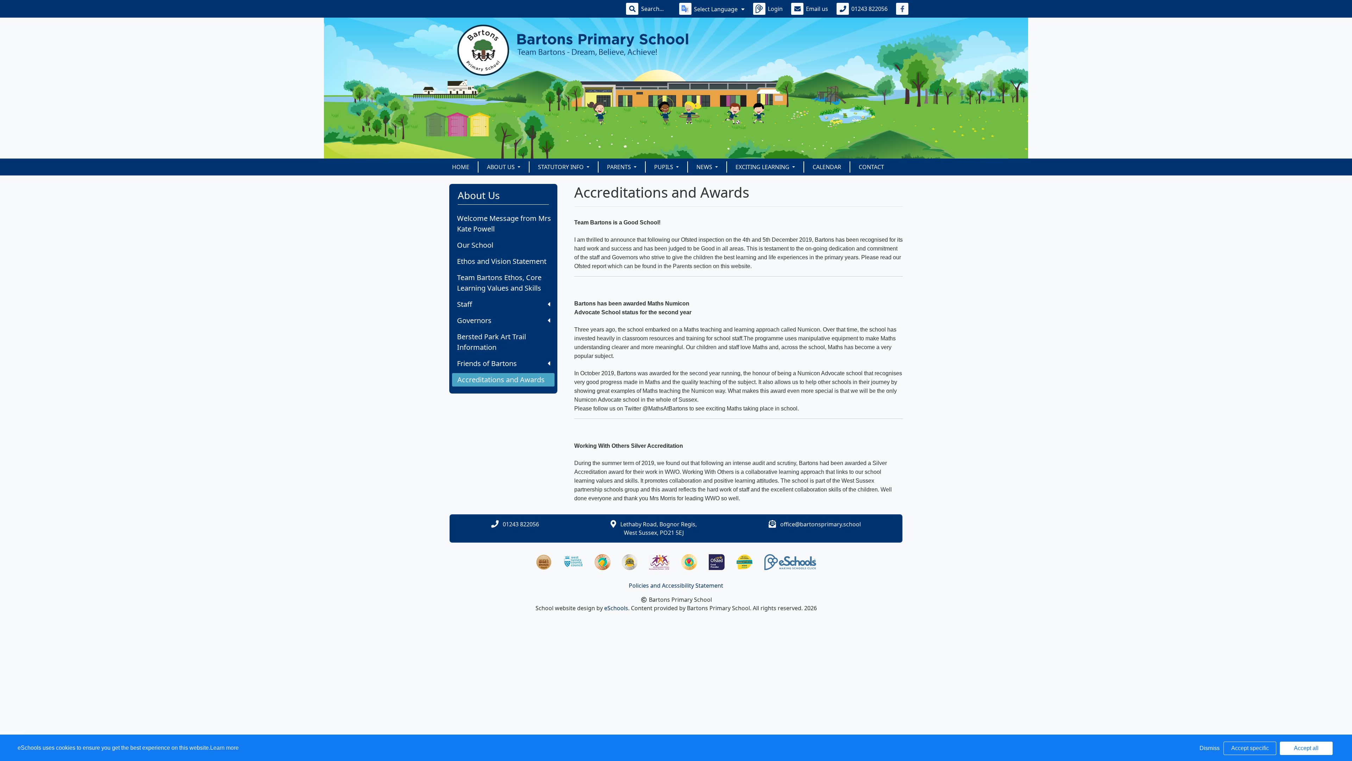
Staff (464, 304)
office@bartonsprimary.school (820, 524)
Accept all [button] (1306, 748)
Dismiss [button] (1210, 748)
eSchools (616, 608)
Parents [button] (619, 167)
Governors (474, 320)
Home (460, 167)
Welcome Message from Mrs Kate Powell (504, 224)
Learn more (224, 748)
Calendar (827, 167)
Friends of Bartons (487, 363)
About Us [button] (501, 167)
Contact (871, 167)
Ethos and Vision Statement (501, 261)
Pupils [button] (664, 167)
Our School (475, 245)
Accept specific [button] (1250, 748)
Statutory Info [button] (561, 167)
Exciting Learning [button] (763, 167)
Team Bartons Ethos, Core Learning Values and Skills (499, 283)
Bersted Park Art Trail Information (491, 342)
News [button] (705, 167)
